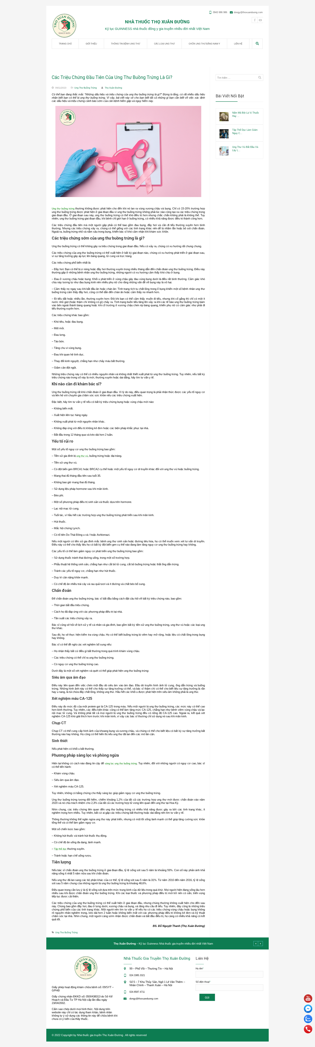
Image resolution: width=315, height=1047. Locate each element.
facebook (254, 20)
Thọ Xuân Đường (113, 88)
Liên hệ (238, 43)
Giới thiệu (91, 43)
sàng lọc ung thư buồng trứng (121, 763)
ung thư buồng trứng (66, 932)
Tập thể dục (60, 849)
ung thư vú (82, 456)
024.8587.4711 (137, 991)
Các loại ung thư (164, 43)
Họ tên (199, 968)
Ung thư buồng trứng (85, 88)
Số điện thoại (203, 981)
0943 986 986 (220, 12)
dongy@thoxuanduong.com (248, 12)
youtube (260, 20)
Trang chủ (65, 43)
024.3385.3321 (137, 975)
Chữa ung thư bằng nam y (204, 43)
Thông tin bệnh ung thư (125, 43)
